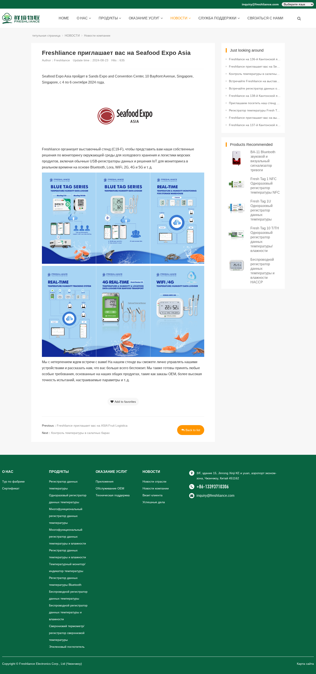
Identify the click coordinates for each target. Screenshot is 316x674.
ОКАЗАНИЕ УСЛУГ (144, 18)
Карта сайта (305, 663)
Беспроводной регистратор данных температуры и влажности (68, 612)
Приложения (105, 481)
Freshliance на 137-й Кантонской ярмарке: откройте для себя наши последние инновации (255, 125)
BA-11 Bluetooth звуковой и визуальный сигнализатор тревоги (262, 161)
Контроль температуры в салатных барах (80, 433)
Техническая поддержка (113, 495)
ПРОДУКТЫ (108, 18)
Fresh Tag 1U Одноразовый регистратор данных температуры (261, 210)
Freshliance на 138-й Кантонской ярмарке (255, 95)
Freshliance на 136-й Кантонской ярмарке (255, 59)
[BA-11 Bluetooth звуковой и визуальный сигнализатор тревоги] (236, 158)
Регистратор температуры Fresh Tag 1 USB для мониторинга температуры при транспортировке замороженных (255, 110)
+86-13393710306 (212, 486)
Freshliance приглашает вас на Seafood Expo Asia (255, 66)
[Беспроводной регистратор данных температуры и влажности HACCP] (236, 265)
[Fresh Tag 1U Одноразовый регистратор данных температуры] (236, 207)
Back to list (193, 430)
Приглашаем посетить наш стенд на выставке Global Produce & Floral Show (255, 103)
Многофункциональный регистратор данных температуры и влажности (67, 536)
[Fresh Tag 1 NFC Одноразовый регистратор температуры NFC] (236, 185)
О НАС (82, 18)
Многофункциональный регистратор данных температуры (65, 515)
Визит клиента (153, 495)
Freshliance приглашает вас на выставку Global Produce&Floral (255, 117)
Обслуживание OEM (110, 488)
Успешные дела (154, 502)
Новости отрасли (154, 481)
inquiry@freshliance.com (260, 4)
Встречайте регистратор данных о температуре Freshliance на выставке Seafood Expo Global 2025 (255, 88)
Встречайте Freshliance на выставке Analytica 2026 (255, 81)
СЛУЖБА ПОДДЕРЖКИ (217, 18)
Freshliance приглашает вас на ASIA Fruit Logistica (92, 425)
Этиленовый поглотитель (66, 646)
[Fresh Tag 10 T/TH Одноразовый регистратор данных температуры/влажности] (236, 234)
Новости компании (97, 35)
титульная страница (46, 35)
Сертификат (10, 488)
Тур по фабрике (13, 481)
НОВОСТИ (178, 18)
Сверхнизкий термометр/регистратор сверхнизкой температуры (66, 633)
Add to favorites (125, 401)
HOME (64, 18)
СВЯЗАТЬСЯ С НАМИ (265, 18)
